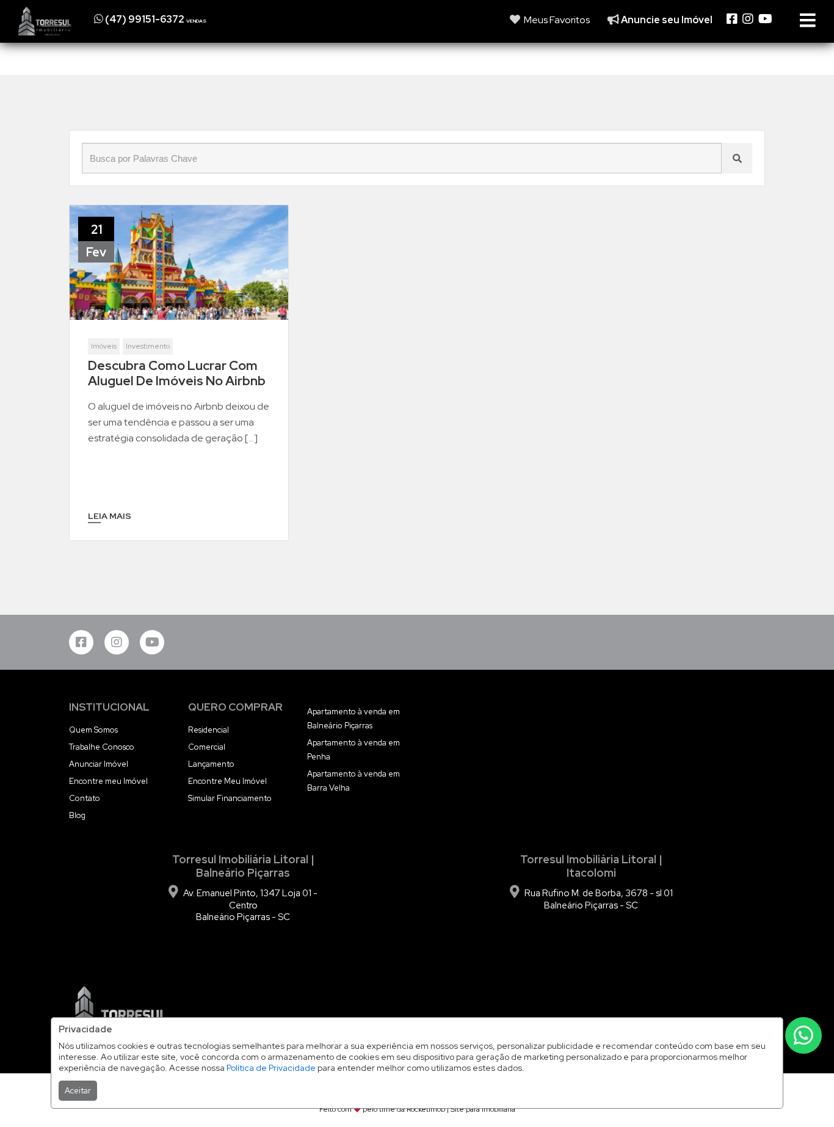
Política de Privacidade (271, 1067)
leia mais (109, 515)
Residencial (208, 730)
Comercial (206, 747)
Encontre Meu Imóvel (227, 781)
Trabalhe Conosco (101, 747)
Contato (84, 798)
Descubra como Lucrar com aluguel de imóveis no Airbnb (177, 373)
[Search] (737, 158)
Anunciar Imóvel (98, 764)
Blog (77, 815)
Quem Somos (93, 730)
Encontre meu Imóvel (108, 781)
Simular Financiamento (230, 798)
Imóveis (104, 346)
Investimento (148, 346)
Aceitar (78, 1090)
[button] (169, 19)
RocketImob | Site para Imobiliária (461, 1109)
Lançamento (211, 764)
